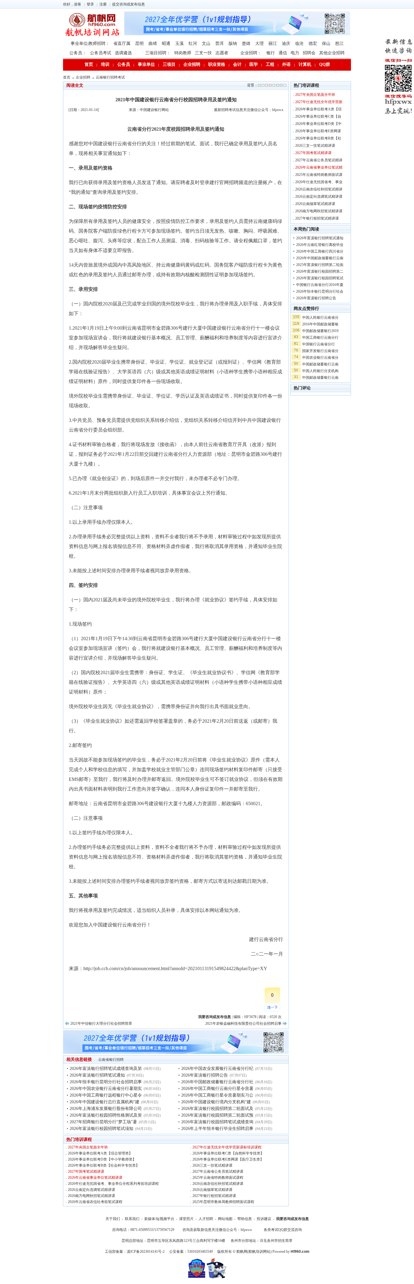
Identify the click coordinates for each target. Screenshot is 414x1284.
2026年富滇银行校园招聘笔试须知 (101, 1128)
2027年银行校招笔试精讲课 (214, 1196)
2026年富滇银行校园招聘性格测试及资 (106, 1115)
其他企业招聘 (332, 53)
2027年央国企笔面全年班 (88, 1147)
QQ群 (324, 64)
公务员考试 (100, 53)
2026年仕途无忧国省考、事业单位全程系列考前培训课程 (113, 1183)
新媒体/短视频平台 (159, 1219)
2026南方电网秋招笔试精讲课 (91, 1196)
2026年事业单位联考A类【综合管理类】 (100, 1153)
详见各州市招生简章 (276, 1241)
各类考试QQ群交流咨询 (283, 1230)
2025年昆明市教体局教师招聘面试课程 (223, 1202)
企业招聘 (191, 64)
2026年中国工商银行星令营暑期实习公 (217, 1095)
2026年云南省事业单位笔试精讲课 (95, 1177)
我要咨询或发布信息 (292, 1219)
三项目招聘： (158, 53)
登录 (90, 4)
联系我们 (132, 1219)
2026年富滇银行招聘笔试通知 (97, 1075)
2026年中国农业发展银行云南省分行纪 (217, 1068)
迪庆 (286, 43)
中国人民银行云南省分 (320, 317)
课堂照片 (186, 1219)
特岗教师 (182, 53)
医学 (253, 64)
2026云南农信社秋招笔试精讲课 (217, 1183)
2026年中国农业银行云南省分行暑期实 (106, 1088)
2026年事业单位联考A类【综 (318, 109)
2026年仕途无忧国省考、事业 (318, 182)
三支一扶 (203, 53)
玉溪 (179, 43)
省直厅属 (121, 43)
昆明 (139, 43)
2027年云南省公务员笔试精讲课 (217, 1171)
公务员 (123, 64)
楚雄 (246, 43)
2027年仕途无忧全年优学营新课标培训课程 (227, 1147)
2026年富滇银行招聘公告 (204, 1075)
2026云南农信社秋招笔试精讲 (318, 189)
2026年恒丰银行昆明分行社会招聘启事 (106, 1082)
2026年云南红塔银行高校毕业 (319, 245)
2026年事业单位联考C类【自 (318, 116)
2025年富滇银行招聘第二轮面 (319, 265)
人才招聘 (206, 1219)
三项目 (169, 64)
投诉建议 (264, 1219)
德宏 (313, 43)
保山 (326, 43)
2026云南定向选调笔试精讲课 (91, 1190)
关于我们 (112, 1219)
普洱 (219, 43)
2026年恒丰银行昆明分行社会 (319, 291)
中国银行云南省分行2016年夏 (319, 285)
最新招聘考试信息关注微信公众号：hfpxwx (248, 110)
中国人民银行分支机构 (320, 371)
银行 (270, 53)
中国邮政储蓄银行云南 (320, 364)
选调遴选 (123, 53)
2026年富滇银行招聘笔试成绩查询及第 (106, 1068)
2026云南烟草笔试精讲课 (212, 1190)
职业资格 (216, 64)
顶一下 (272, 1007)
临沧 (299, 43)
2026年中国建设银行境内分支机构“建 (216, 1102)
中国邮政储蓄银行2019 (320, 331)
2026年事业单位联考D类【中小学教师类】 (102, 1159)
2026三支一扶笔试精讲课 (212, 1165)
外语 (286, 64)
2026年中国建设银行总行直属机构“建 (104, 1102)
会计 (237, 64)
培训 (105, 64)
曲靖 (153, 43)
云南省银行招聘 (111, 1059)
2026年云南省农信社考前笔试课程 (95, 1202)
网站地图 (225, 1219)
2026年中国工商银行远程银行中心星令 (106, 1095)
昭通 (166, 43)
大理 (259, 43)
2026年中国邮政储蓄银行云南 (319, 258)
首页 (89, 64)
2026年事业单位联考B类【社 (318, 138)
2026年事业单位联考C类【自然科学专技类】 (228, 1153)
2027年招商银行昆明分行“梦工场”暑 (103, 1122)
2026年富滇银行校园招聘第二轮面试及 (217, 1108)
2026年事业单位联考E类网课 (318, 131)
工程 (270, 64)
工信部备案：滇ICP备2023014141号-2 (135, 1251)
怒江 (339, 43)
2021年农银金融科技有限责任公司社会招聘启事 (243, 1023)
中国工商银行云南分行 (320, 337)
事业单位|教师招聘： (90, 43)
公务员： (77, 53)
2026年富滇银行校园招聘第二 (319, 271)
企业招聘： (251, 53)
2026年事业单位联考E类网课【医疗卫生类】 (228, 1159)
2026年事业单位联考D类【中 (318, 124)
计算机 (305, 64)
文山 (206, 43)
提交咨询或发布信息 (128, 4)
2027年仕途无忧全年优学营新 (318, 102)
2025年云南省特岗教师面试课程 (217, 1177)
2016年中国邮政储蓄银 (320, 324)
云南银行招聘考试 (110, 77)
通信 (283, 53)
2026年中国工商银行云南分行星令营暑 (217, 1088)
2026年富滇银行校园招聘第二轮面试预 (217, 1115)
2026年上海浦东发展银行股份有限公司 (106, 1108)
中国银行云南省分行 (318, 344)
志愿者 (221, 53)
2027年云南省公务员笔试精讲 (318, 160)
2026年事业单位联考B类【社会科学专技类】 (103, 1165)
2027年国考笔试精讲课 (86, 1171)
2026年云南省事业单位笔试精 (318, 167)
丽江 (273, 43)
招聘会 (309, 53)
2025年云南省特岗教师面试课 (318, 175)
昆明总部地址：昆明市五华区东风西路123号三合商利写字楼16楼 (173, 1241)
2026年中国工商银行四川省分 (319, 251)
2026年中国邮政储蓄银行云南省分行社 (217, 1082)
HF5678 (250, 1017)
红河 (193, 43)
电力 (295, 53)
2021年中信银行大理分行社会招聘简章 (101, 1023)
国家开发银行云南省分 (320, 351)
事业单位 (146, 64)
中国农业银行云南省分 (320, 357)
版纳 (233, 43)
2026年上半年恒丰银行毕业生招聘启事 (217, 1128)
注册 (103, 4)
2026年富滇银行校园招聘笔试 (319, 278)
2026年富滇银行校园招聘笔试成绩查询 (217, 1122)
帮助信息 (244, 1219)
